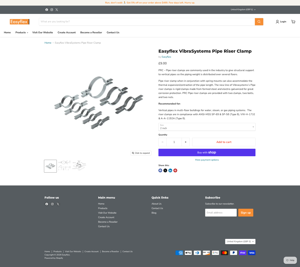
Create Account (67, 32)
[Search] (259, 21)
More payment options (207, 160)
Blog (154, 212)
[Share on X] (165, 170)
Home (7, 32)
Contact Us (113, 32)
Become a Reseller (91, 32)
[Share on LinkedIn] (170, 170)
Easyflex (166, 57)
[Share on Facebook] (160, 170)
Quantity (162, 135)
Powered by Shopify (54, 258)
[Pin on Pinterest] (175, 170)
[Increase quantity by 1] (186, 142)
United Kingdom (242, 9)
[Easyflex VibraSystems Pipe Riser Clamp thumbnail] (50, 166)
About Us (156, 203)
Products (20, 32)
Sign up (246, 213)
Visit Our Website (42, 32)
